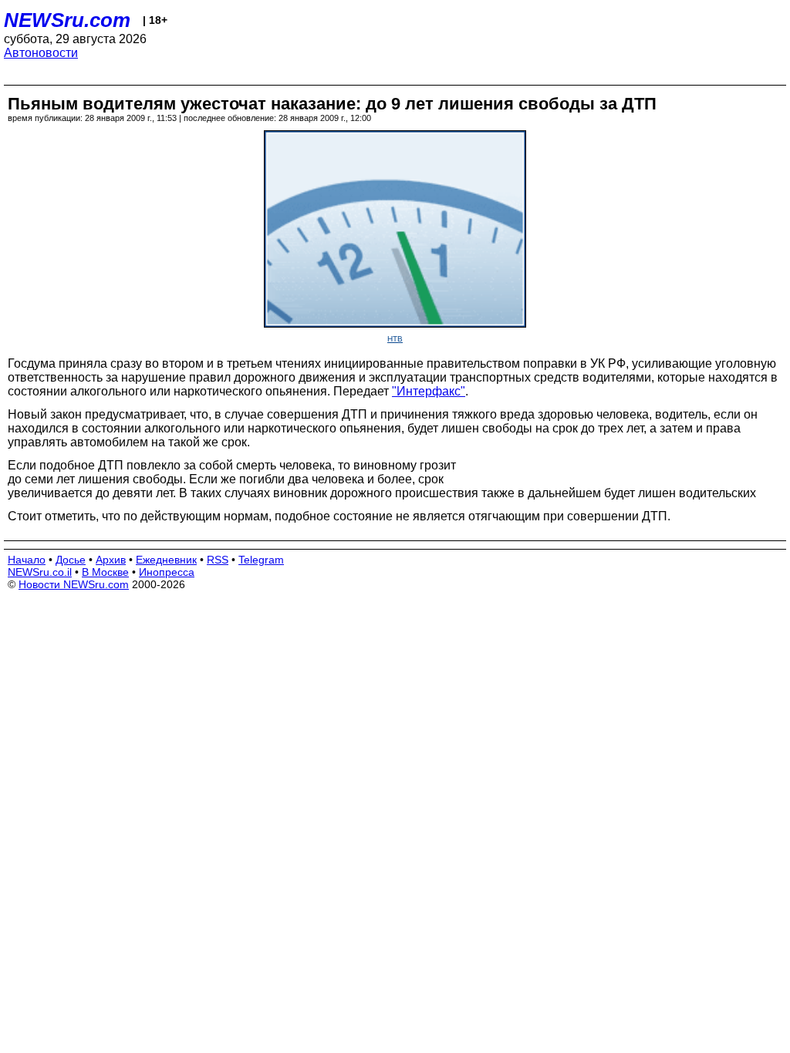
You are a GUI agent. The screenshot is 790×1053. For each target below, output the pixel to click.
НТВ (395, 339)
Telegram (261, 559)
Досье (71, 559)
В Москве (105, 572)
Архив (111, 559)
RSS (217, 559)
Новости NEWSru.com (74, 584)
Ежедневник (166, 559)
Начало (27, 559)
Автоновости (41, 52)
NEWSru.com (67, 20)
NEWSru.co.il (40, 572)
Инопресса (166, 572)
